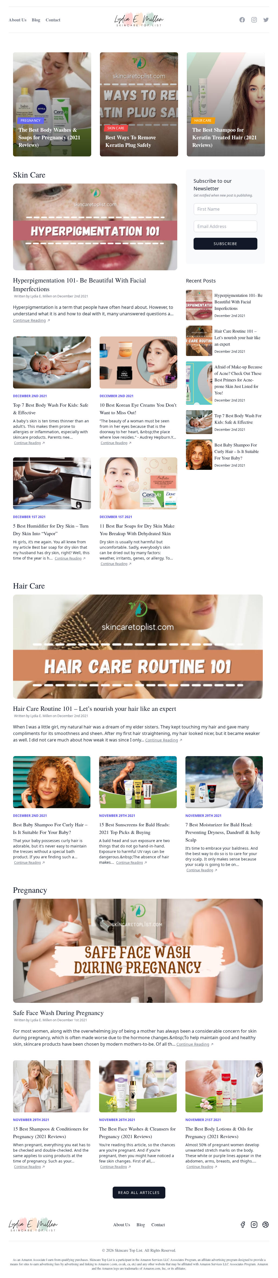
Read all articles (139, 1192)
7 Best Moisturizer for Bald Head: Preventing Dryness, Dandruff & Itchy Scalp (222, 832)
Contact (53, 20)
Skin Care (29, 174)
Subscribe (226, 243)
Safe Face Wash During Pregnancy (58, 1012)
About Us (17, 20)
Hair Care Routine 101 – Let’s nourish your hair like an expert (94, 708)
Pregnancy (30, 889)
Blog (36, 20)
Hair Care (29, 585)
